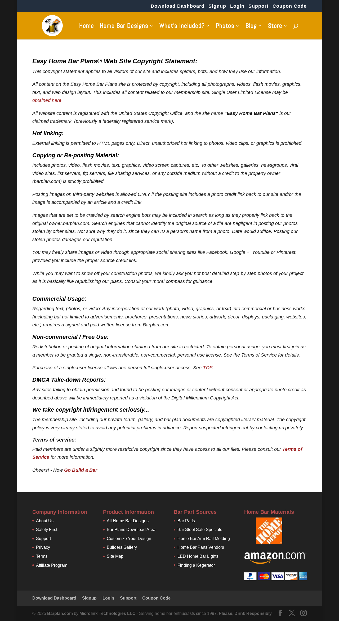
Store (275, 27)
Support (258, 6)
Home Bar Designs (124, 27)
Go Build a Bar (80, 470)
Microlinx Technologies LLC (108, 613)
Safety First (46, 529)
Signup (217, 6)
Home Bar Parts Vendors (200, 547)
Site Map (115, 556)
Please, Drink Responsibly (245, 613)
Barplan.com (60, 613)
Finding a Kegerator (196, 565)
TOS (208, 367)
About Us (44, 521)
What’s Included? (182, 27)
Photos (225, 27)
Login (237, 6)
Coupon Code (290, 6)
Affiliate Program (51, 565)
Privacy (43, 547)
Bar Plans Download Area (131, 529)
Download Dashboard (177, 6)
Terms (41, 556)
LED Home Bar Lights (197, 556)
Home (86, 27)
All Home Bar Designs (128, 521)
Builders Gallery (122, 547)
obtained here (46, 100)
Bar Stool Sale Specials (199, 529)
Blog (251, 27)
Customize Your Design (129, 538)
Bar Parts (186, 521)
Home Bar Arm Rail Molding (203, 538)
